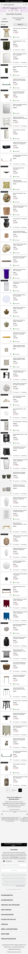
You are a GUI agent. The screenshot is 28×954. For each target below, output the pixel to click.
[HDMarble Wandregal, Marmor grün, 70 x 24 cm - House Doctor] (14, 83)
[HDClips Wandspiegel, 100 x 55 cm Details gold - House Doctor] (14, 502)
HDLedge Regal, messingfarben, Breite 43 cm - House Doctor (19, 333)
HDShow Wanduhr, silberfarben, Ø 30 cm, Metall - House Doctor (20, 384)
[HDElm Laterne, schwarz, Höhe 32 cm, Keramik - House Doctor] (14, 641)
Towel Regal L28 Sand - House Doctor (19, 587)
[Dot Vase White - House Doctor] (14, 134)
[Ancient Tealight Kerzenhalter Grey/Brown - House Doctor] (14, 96)
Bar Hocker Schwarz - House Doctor (20, 700)
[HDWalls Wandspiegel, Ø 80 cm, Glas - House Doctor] (14, 565)
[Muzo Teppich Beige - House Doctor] (14, 426)
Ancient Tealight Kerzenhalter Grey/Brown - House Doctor (19, 92)
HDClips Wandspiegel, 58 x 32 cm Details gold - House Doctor (19, 549)
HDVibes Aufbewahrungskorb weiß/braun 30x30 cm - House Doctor (19, 359)
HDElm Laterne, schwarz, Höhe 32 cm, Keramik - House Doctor (19, 638)
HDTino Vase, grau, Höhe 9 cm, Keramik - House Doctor (19, 321)
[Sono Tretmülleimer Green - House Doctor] (14, 71)
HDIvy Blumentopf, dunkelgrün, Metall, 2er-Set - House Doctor (19, 473)
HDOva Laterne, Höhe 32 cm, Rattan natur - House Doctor (20, 777)
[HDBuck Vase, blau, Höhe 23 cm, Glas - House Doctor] (14, 274)
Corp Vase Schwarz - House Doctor (20, 218)
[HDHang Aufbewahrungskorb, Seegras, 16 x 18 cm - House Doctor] (14, 236)
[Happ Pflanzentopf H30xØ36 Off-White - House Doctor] (14, 629)
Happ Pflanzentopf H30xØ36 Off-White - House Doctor (20, 625)
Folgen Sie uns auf (8, 919)
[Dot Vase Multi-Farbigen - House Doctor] (14, 197)
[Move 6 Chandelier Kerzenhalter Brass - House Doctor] (14, 400)
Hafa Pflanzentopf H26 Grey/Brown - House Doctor (20, 574)
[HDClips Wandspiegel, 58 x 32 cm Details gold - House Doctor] (14, 553)
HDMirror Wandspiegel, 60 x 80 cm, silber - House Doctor (20, 105)
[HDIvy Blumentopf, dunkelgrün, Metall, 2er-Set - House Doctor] (14, 477)
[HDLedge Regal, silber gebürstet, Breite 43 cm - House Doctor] (14, 261)
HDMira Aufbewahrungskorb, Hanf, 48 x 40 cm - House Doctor (20, 206)
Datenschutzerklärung (20, 885)
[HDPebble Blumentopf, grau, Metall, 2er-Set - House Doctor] (14, 489)
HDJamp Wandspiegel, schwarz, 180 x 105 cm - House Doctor (20, 460)
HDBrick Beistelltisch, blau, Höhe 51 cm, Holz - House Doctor (20, 612)
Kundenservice (7, 895)
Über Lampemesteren (9, 929)
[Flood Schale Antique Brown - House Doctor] (14, 172)
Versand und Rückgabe (10, 905)
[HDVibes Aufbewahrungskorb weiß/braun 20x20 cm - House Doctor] (14, 350)
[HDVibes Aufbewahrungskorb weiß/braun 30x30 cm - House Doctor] (14, 362)
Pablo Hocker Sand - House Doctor (20, 28)
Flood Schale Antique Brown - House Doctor (19, 168)
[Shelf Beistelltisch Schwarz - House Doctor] (14, 438)
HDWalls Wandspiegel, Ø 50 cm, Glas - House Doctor (19, 295)
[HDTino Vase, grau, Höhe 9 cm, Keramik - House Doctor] (14, 324)
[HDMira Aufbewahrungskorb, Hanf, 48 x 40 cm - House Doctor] (14, 210)
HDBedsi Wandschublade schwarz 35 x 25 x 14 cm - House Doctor (20, 143)
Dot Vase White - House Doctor (19, 129)
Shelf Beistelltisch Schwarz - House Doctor (20, 435)
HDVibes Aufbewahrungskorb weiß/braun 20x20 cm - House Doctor (19, 346)
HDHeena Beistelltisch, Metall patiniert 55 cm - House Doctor (19, 739)
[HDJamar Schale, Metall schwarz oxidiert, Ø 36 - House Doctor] (14, 718)
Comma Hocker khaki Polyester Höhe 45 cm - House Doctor (19, 676)
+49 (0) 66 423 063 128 (18, 947)
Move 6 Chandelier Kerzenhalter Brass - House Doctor (19, 397)
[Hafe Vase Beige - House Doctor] (14, 768)
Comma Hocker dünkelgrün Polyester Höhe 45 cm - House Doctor (19, 688)
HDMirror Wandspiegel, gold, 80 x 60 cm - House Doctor (20, 54)
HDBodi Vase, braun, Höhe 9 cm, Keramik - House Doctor (19, 308)
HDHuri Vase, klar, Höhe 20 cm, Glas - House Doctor (20, 282)
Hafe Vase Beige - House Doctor (19, 764)
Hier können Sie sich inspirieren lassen (13, 844)
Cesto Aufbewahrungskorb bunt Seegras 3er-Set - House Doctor (19, 663)
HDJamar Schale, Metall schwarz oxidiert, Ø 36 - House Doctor (19, 714)
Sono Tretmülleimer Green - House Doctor (20, 67)
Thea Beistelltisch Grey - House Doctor (19, 42)
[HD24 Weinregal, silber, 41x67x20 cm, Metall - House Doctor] (14, 515)
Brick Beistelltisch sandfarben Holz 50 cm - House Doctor (20, 726)
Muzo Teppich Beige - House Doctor (20, 421)
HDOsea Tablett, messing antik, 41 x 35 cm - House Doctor (20, 244)
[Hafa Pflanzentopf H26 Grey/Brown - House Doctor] (14, 578)
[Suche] (24, 4)
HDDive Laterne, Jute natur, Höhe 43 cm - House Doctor (20, 536)
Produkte (4, 18)
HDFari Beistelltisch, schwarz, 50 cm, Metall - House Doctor (19, 371)
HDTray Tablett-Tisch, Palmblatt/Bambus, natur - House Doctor (19, 523)
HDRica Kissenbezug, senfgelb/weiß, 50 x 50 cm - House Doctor (20, 181)
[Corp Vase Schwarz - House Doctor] (14, 223)
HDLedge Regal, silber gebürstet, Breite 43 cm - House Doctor (19, 257)
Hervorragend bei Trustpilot (17, 1)
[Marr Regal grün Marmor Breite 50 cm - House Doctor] (14, 756)
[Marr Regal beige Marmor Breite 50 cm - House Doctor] (14, 159)
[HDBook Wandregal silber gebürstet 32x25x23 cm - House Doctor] (14, 654)
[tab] (14, 895)
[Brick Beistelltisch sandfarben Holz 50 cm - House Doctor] (14, 730)
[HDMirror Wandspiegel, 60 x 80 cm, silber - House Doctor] (14, 109)
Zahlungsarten (7, 914)
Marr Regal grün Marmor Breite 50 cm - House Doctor (20, 752)
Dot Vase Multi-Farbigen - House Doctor (19, 194)
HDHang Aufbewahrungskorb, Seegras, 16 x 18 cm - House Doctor (20, 232)
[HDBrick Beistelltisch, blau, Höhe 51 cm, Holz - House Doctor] (14, 616)
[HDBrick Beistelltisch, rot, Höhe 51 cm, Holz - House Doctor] (14, 603)
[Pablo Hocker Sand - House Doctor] (14, 33)
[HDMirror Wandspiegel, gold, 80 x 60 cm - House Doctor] (14, 58)
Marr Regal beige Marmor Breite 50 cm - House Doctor (20, 156)
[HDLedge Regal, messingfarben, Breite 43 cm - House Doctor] (14, 337)
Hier (16, 8)
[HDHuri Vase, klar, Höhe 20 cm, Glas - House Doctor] (14, 286)
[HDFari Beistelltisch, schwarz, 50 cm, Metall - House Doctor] (14, 375)
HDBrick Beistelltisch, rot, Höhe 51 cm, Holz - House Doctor (20, 600)
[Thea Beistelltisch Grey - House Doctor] (14, 45)
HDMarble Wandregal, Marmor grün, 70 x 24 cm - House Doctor (19, 80)
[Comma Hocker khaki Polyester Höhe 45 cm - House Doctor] (14, 679)
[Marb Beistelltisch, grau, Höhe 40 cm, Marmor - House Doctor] (14, 451)
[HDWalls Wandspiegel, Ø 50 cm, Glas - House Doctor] (14, 299)
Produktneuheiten (8, 939)
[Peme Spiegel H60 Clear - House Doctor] (14, 413)
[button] (11, 37)
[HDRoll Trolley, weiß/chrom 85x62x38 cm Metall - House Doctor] (14, 121)
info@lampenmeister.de (14, 949)
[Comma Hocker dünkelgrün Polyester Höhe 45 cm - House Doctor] (14, 692)
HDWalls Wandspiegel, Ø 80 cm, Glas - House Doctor (19, 562)
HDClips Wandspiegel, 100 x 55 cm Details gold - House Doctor (20, 498)
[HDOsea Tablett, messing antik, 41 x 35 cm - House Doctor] (14, 248)
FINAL (13, 10)
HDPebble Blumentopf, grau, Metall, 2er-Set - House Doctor (19, 485)
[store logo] (9, 4)
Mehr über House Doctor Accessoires (18, 18)
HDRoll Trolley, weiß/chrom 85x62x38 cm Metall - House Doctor (20, 118)
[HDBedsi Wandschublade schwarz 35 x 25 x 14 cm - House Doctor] (14, 147)
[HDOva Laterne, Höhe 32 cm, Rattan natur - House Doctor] (14, 781)
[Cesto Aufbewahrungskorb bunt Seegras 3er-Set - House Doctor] (14, 667)
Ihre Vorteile (6, 910)
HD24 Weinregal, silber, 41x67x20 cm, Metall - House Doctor (19, 511)
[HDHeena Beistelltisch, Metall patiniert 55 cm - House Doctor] (14, 743)
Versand (4, 924)
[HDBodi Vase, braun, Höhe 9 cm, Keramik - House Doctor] (14, 312)
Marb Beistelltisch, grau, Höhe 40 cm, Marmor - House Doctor (19, 447)
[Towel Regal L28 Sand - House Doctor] (14, 591)
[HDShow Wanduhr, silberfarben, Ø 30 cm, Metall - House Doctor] (14, 388)
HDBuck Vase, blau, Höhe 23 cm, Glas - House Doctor (19, 270)
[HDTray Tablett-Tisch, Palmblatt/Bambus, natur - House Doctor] (14, 527)
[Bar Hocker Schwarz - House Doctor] (14, 705)
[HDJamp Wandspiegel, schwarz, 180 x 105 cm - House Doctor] (14, 464)
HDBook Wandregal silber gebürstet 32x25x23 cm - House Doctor (19, 650)
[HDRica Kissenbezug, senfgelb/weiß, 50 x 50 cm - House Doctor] (14, 185)
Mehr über (5, 934)
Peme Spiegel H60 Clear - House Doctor (19, 409)
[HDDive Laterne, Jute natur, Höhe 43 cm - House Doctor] (14, 540)
